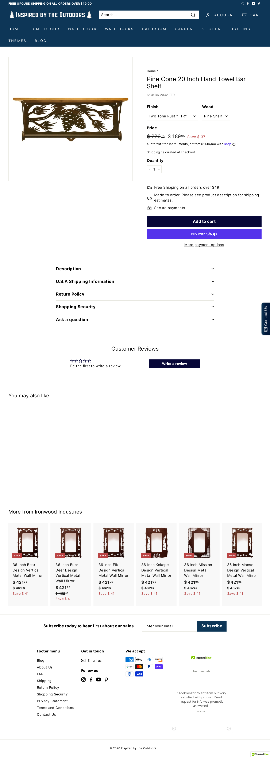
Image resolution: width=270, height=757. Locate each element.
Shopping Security (52, 694)
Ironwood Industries (58, 512)
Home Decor (44, 29)
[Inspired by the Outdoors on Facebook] (91, 679)
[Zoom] (70, 119)
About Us (45, 667)
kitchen (211, 29)
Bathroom (154, 29)
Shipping (153, 152)
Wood (207, 107)
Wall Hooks (119, 29)
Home (14, 29)
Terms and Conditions (55, 708)
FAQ (40, 674)
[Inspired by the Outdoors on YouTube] (98, 679)
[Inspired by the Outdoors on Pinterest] (106, 679)
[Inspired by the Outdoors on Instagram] (83, 679)
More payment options (204, 245)
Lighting (240, 29)
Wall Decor (82, 29)
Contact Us (46, 714)
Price (152, 128)
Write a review (174, 364)
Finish (153, 107)
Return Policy (48, 687)
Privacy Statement (52, 701)
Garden (184, 29)
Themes (17, 41)
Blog (41, 41)
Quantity (155, 160)
